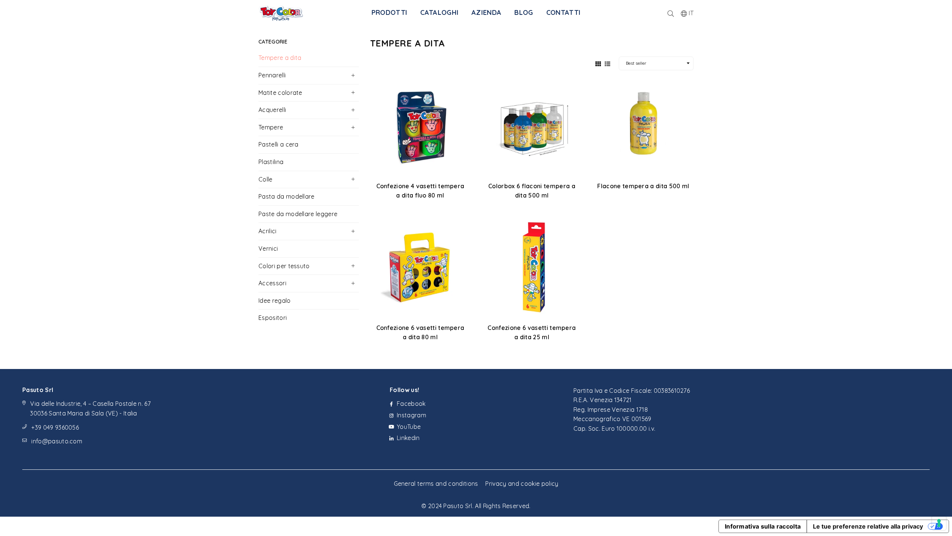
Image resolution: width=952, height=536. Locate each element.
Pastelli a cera (278, 144)
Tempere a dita (279, 57)
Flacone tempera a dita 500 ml (643, 186)
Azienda (486, 12)
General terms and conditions (436, 483)
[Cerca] (670, 13)
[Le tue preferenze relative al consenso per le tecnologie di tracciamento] (939, 523)
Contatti (563, 12)
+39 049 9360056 (55, 427)
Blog (523, 12)
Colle (265, 179)
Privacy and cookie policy (521, 483)
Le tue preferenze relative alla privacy (868, 526)
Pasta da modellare (286, 196)
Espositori (272, 317)
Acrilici (267, 231)
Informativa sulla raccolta (763, 526)
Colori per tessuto (284, 266)
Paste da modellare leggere (297, 214)
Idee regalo (274, 300)
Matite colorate (280, 92)
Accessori (272, 283)
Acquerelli (272, 109)
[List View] (607, 63)
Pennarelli (272, 75)
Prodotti (390, 12)
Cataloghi (439, 12)
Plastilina (270, 162)
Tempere (270, 127)
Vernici (268, 248)
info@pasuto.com (56, 441)
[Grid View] (598, 63)
